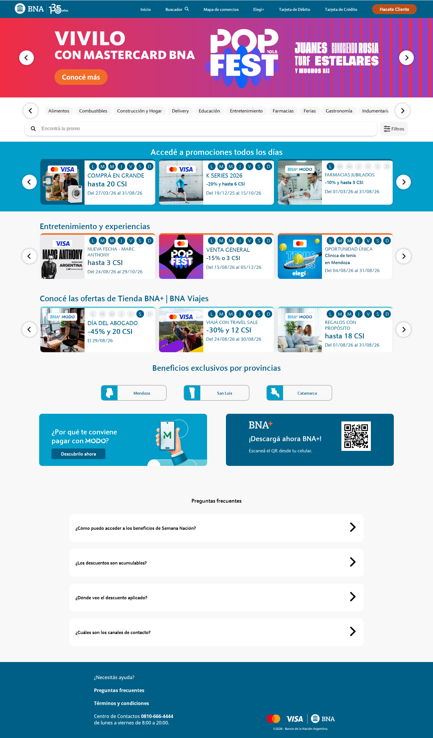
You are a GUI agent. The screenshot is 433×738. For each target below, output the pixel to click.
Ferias (310, 111)
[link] (146, 9)
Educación (209, 111)
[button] (26, 57)
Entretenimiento (246, 111)
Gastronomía (339, 111)
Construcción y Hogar (139, 111)
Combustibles (93, 111)
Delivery (180, 111)
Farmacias (283, 111)
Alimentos (58, 111)
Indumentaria (376, 111)
